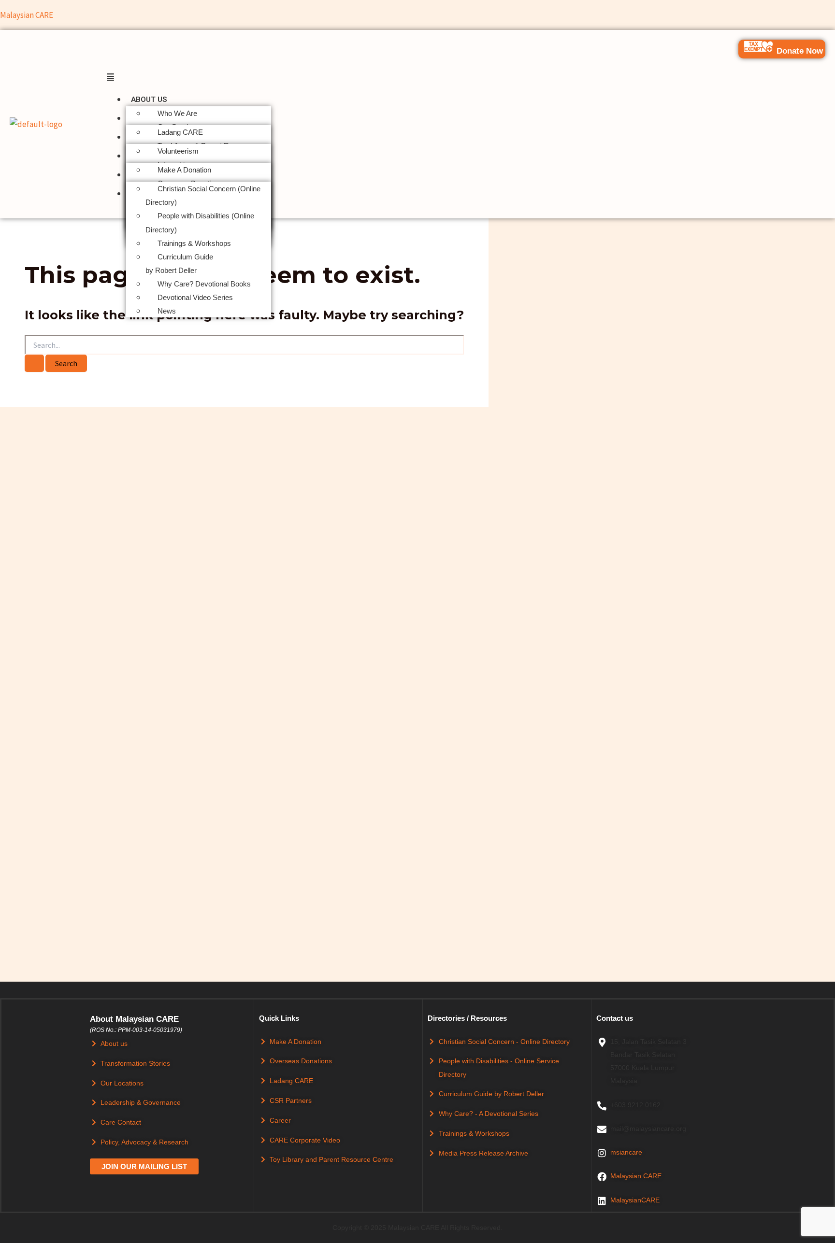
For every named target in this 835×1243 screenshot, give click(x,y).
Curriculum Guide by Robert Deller (179, 263)
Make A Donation (184, 170)
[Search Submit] (34, 363)
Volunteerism (178, 151)
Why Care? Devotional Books (204, 284)
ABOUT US (149, 99)
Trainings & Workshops (194, 243)
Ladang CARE (180, 132)
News (167, 311)
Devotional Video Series (195, 297)
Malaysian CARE (26, 15)
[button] (466, 77)
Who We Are (177, 113)
